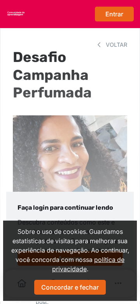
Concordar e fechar (70, 287)
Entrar (114, 14)
